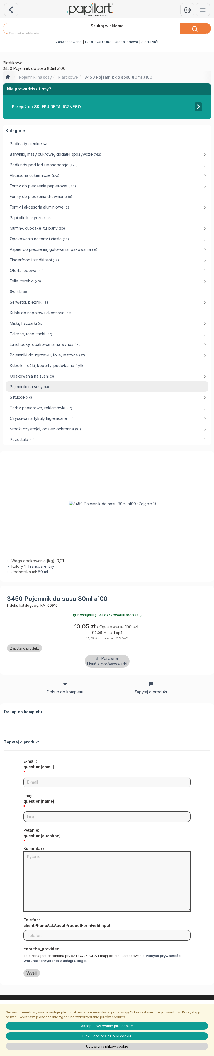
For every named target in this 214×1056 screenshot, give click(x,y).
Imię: (38, 798)
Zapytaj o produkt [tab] (150, 692)
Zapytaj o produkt (24, 648)
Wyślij (31, 973)
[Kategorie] (203, 9)
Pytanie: (42, 833)
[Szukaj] (195, 28)
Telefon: (66, 923)
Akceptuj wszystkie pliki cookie (107, 1026)
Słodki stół (149, 42)
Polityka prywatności (163, 956)
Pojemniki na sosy (35, 77)
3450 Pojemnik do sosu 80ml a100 (118, 77)
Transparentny (41, 566)
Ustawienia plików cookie (107, 1046)
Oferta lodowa (126, 42)
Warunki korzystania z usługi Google (54, 961)
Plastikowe (68, 77)
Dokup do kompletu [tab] (65, 692)
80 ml (43, 571)
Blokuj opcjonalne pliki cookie (107, 1036)
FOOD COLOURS (98, 42)
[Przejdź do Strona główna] (8, 77)
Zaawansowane (69, 42)
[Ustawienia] (187, 9)
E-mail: (38, 764)
